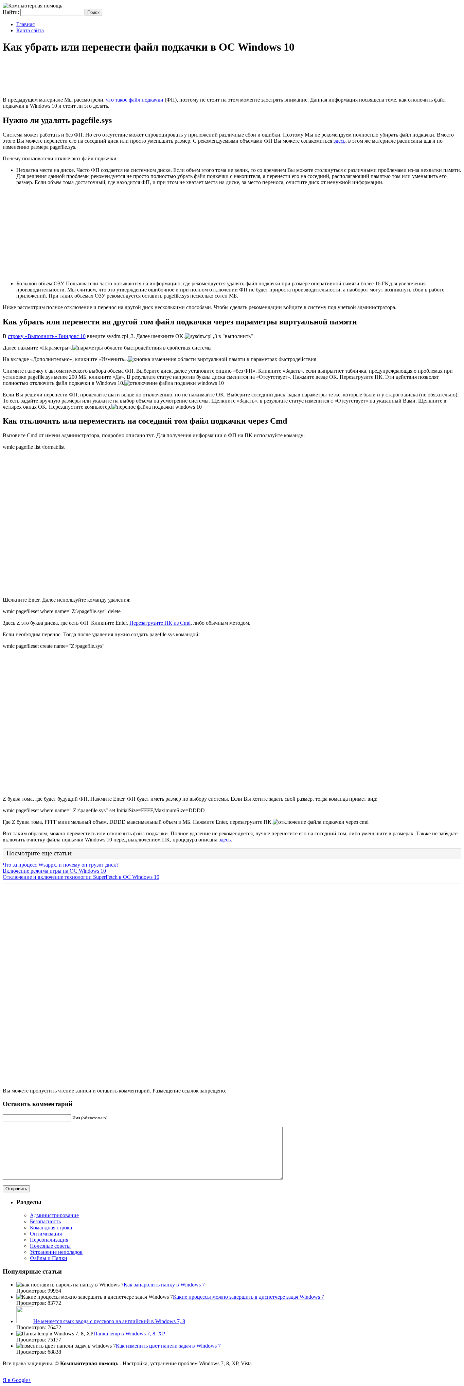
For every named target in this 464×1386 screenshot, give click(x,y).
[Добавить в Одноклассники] (8, 95)
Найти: (11, 12)
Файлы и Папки (48, 1258)
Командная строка (51, 1227)
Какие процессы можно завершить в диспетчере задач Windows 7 (248, 1297)
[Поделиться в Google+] (8, 69)
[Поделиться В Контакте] (8, 121)
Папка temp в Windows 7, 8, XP (129, 1333)
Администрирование (54, 1215)
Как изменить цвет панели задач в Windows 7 (168, 1346)
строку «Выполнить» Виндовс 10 (47, 336)
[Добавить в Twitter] (8, 108)
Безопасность (45, 1221)
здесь (339, 141)
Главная (25, 24)
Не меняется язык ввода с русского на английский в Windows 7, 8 (109, 1321)
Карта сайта (30, 30)
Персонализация (49, 1240)
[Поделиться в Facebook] (8, 56)
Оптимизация (46, 1234)
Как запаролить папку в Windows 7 (164, 1284)
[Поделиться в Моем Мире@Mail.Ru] (8, 82)
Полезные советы (50, 1246)
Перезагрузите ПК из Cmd (160, 623)
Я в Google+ (17, 1380)
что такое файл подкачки (134, 100)
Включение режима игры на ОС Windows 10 (54, 871)
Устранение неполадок (56, 1252)
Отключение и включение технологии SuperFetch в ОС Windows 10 (81, 877)
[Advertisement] (126, 76)
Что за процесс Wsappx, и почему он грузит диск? (61, 865)
